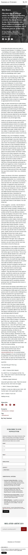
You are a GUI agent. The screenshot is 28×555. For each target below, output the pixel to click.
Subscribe (6, 511)
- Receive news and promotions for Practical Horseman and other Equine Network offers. (14, 496)
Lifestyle (12, 410)
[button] (24, 2)
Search (23, 529)
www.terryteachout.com (7, 352)
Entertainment (5, 410)
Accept (4, 552)
